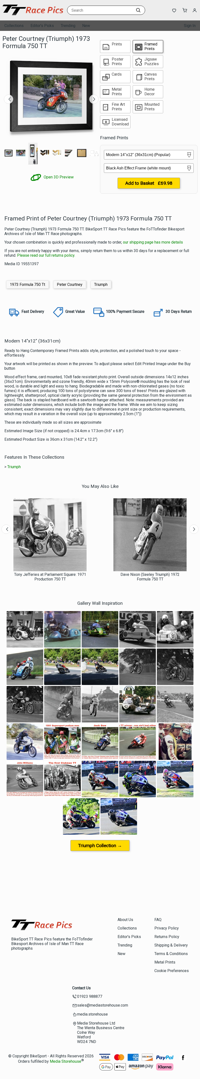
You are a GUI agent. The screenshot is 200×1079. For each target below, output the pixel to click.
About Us (125, 919)
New (86, 25)
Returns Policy (166, 936)
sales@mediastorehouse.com (102, 1005)
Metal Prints (164, 962)
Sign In (190, 25)
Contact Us (81, 988)
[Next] (94, 99)
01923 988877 (89, 996)
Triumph (101, 284)
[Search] (138, 10)
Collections (14, 25)
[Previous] (8, 99)
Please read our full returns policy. (46, 255)
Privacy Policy (166, 928)
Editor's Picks (42, 25)
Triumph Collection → (100, 845)
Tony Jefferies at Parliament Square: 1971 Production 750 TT (50, 576)
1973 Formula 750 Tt (27, 284)
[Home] (32, 15)
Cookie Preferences (171, 970)
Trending (68, 25)
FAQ (157, 919)
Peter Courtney (69, 284)
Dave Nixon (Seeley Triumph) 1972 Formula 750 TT (150, 576)
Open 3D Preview (58, 177)
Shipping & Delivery (171, 945)
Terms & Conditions (171, 953)
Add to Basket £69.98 (148, 183)
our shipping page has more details (153, 242)
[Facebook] (183, 1060)
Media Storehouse (65, 1061)
